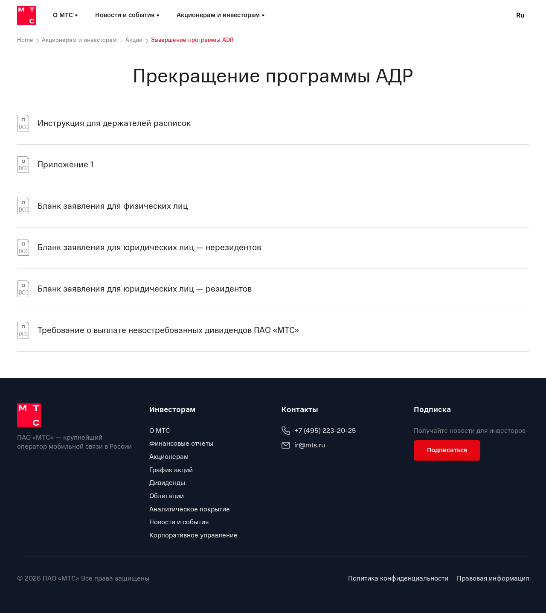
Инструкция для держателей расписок (114, 123)
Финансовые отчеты (181, 443)
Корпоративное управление (193, 535)
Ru (520, 15)
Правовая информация (493, 578)
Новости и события (179, 522)
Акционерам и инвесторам (79, 40)
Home (25, 40)
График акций (171, 470)
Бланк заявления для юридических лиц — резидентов (145, 289)
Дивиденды (167, 482)
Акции (133, 40)
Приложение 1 (65, 164)
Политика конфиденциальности (398, 578)
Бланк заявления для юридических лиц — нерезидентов (149, 247)
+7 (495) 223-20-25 (325, 430)
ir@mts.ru (309, 445)
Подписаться (447, 450)
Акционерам (169, 456)
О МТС (159, 430)
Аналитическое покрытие (189, 509)
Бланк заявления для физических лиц (113, 206)
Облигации (166, 496)
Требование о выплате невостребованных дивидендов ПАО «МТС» (168, 330)
